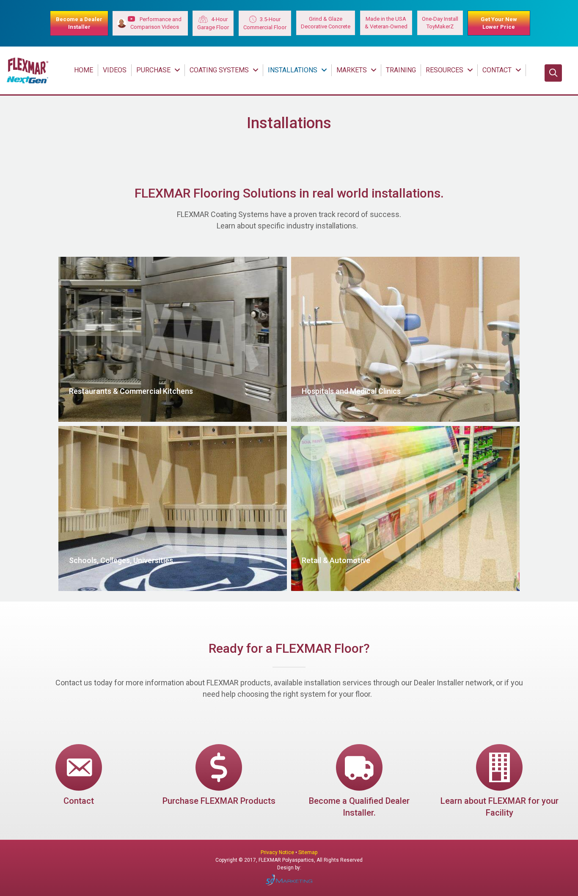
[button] (553, 73)
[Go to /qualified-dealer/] (359, 782)
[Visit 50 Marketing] (289, 879)
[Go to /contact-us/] (78, 776)
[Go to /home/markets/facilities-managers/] (499, 782)
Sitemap (307, 852)
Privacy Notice (278, 852)
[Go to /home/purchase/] (219, 776)
